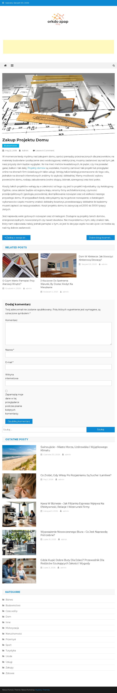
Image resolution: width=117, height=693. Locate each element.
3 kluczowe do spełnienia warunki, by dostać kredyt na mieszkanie (57, 284)
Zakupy (10, 667)
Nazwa (9, 349)
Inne (8, 622)
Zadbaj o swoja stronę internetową (18, 237)
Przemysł (11, 639)
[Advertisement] (58, 47)
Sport (8, 645)
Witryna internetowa (11, 376)
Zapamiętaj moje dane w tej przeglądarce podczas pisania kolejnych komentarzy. (14, 404)
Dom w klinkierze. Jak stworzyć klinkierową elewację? (96, 258)
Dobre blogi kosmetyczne (102, 237)
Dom (8, 616)
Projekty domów (36, 168)
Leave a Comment (45, 150)
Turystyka (11, 650)
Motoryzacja (12, 628)
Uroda (9, 656)
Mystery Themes (42, 690)
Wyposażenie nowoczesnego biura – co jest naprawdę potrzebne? (74, 533)
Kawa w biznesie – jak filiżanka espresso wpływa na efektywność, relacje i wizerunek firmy (72, 505)
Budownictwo (10, 146)
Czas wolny (12, 611)
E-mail (9, 362)
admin (25, 150)
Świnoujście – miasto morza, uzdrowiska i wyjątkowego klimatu (74, 449)
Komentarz (11, 320)
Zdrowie (10, 673)
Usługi (9, 662)
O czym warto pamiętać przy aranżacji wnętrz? (18, 282)
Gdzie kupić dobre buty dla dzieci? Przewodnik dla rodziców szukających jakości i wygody (72, 562)
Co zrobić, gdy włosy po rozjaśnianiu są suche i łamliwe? (76, 475)
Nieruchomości (14, 633)
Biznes (9, 599)
